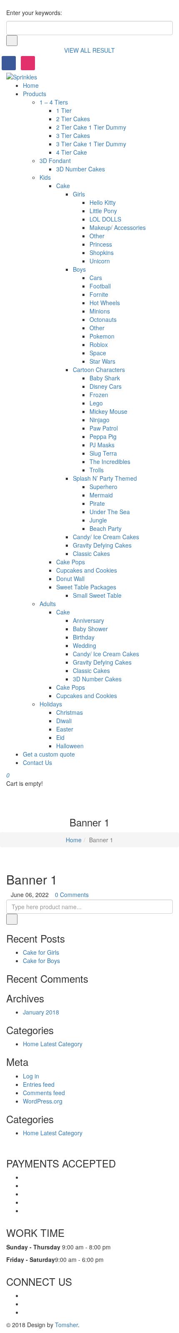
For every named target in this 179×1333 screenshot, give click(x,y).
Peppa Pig (103, 436)
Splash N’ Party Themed (105, 478)
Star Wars (102, 361)
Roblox (99, 344)
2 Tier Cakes (73, 119)
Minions (100, 311)
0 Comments (72, 894)
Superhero (103, 486)
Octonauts (103, 319)
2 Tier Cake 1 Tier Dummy (91, 127)
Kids (45, 177)
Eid (60, 737)
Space (98, 353)
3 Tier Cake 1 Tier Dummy (91, 144)
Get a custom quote (49, 754)
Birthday (83, 637)
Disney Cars (106, 386)
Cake (63, 185)
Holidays (51, 704)
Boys (79, 269)
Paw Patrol (104, 428)
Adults (48, 603)
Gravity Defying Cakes (102, 545)
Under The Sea (110, 511)
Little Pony (103, 210)
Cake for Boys (41, 960)
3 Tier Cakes (73, 135)
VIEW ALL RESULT (89, 50)
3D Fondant (55, 160)
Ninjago (99, 419)
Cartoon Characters (99, 369)
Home (31, 85)
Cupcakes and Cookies (86, 570)
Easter (64, 729)
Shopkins (102, 252)
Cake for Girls (41, 952)
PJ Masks (102, 445)
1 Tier (64, 110)
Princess (101, 244)
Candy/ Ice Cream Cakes (106, 537)
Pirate (97, 503)
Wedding (84, 645)
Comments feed (44, 1092)
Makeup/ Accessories (118, 227)
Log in (31, 1076)
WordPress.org (42, 1101)
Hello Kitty (103, 202)
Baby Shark (105, 378)
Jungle (98, 520)
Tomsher (66, 1324)
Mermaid (101, 495)
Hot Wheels (105, 302)
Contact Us (37, 762)
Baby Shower (90, 628)
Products (34, 93)
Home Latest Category (52, 1044)
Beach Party (106, 528)
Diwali (64, 720)
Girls (79, 194)
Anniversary (88, 620)
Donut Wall (70, 578)
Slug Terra (103, 453)
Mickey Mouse (108, 411)
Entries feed (39, 1084)
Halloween (70, 746)
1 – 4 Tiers (54, 102)
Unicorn (100, 261)
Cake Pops (70, 562)
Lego (96, 403)
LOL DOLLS (105, 219)
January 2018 (41, 1012)
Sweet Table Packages (86, 587)
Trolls (97, 470)
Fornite (99, 294)
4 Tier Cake (71, 152)
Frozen (99, 394)
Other (97, 236)
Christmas (69, 712)
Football (100, 286)
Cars (96, 277)
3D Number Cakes (80, 169)
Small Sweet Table (97, 595)
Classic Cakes (91, 553)
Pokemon (102, 336)
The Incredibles (110, 461)
